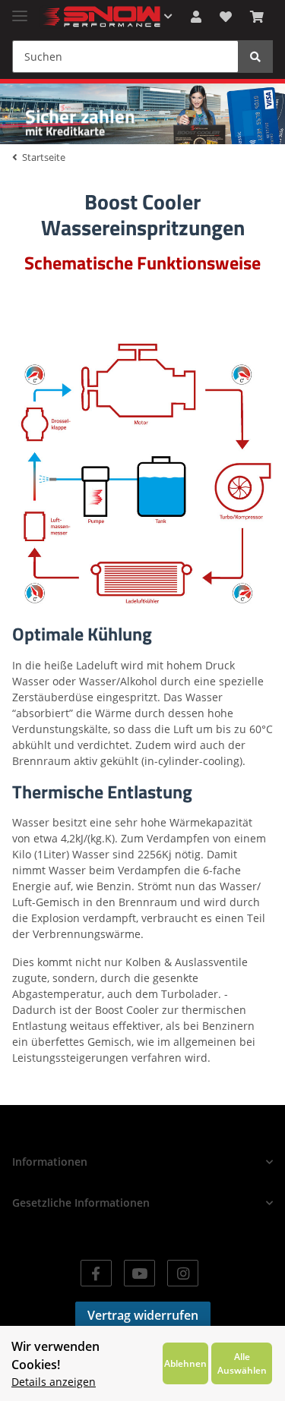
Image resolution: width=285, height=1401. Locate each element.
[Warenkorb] (257, 17)
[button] (196, 17)
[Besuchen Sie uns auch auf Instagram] (182, 1273)
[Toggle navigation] (19, 9)
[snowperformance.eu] (100, 17)
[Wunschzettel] (226, 17)
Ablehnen (185, 1363)
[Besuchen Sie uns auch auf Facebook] (96, 1273)
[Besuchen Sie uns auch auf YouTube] (139, 1273)
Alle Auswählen (242, 1363)
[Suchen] (255, 56)
